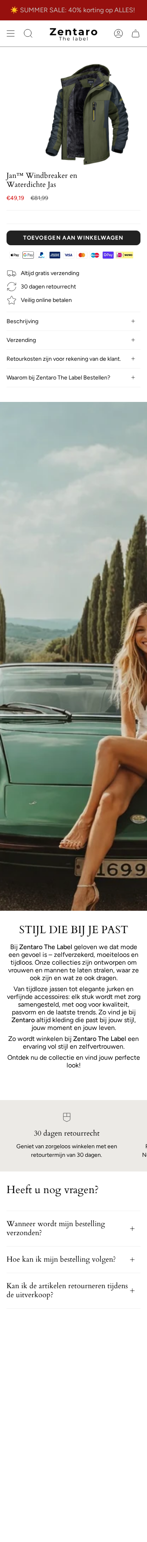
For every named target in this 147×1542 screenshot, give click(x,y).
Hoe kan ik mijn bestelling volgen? (61, 1259)
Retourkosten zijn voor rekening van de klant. (64, 358)
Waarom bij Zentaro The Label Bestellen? (58, 377)
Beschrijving (22, 321)
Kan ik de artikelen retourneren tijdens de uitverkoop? (67, 1290)
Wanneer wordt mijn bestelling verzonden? (56, 1228)
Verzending (21, 340)
